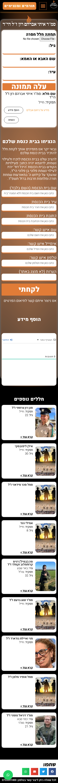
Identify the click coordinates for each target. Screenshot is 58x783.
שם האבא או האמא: (38, 59)
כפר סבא (22, 719)
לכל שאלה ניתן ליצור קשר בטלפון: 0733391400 (29, 780)
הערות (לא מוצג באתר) (37, 272)
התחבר (6, 339)
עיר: (52, 72)
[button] (43, 6)
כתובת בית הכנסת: (41, 216)
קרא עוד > (26, 437)
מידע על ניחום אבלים (37, 110)
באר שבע (22, 568)
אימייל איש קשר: (42, 244)
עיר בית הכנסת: (43, 202)
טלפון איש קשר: (42, 258)
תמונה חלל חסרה (41, 35)
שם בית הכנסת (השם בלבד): (32, 188)
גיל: (52, 46)
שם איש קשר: (44, 230)
